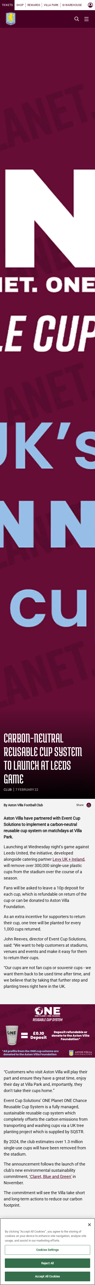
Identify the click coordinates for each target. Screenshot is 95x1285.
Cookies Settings (47, 1249)
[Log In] (90, 5)
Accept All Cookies (47, 1276)
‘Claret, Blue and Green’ (50, 1176)
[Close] (89, 1225)
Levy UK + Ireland (68, 859)
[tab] (7, 5)
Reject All (47, 1263)
